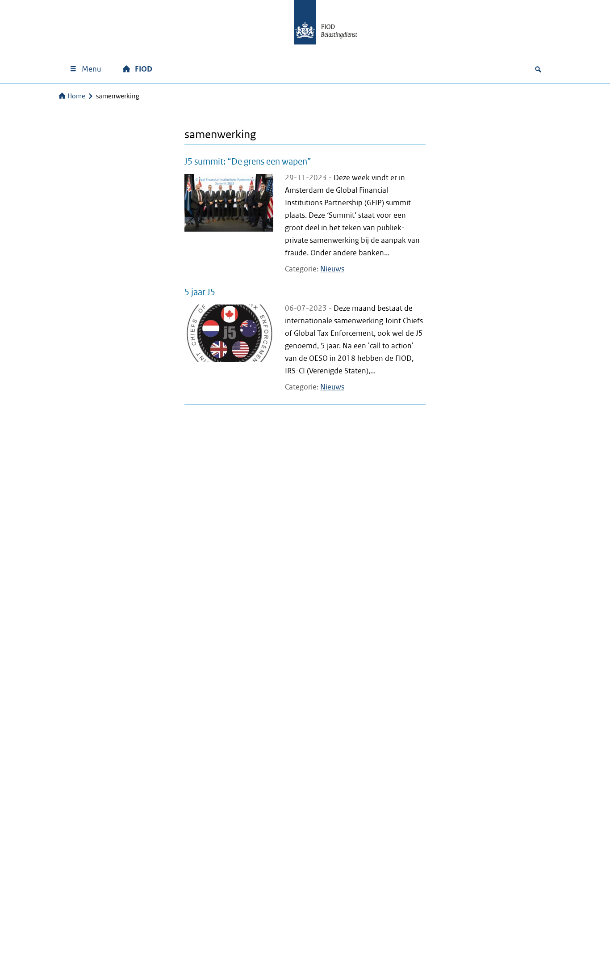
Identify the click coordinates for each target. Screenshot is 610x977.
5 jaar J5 (199, 292)
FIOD (143, 69)
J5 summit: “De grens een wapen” (247, 161)
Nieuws (332, 269)
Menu (91, 69)
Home (76, 96)
